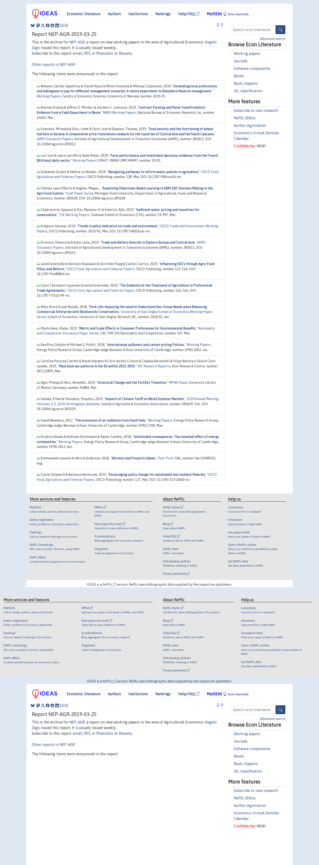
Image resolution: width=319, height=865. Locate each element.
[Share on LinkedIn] (57, 25)
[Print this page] (66, 25)
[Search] (280, 29)
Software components (252, 68)
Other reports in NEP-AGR (53, 64)
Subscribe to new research (256, 110)
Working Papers (49, 96)
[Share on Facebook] (48, 25)
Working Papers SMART (90, 160)
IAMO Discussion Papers (55, 139)
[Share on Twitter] (43, 25)
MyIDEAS (227, 14)
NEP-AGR (77, 42)
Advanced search (272, 39)
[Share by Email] (62, 25)
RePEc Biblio (244, 118)
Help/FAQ (187, 14)
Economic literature (83, 14)
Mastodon (104, 53)
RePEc (108, 584)
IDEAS (91, 584)
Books (239, 76)
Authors (114, 14)
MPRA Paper (178, 382)
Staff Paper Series (79, 193)
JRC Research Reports (153, 366)
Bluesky (125, 53)
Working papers (247, 53)
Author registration (250, 125)
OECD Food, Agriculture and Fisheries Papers (100, 269)
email (77, 53)
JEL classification (248, 91)
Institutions (138, 14)
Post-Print (166, 458)
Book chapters (246, 83)
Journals (241, 61)
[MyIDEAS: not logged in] (219, 25)
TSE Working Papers (74, 215)
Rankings (163, 14)
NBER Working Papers (119, 112)
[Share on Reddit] (52, 25)
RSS (87, 53)
